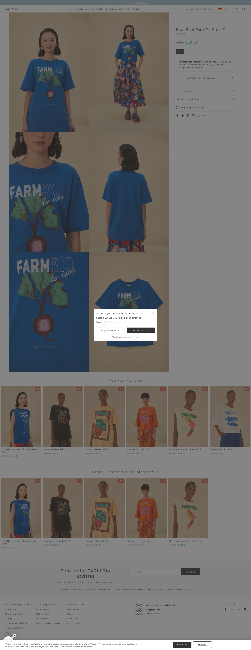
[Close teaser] (14, 635)
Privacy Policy (158, 349)
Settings (202, 644)
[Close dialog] (178, 286)
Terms (164, 349)
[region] (125, 645)
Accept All (182, 644)
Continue (153, 335)
